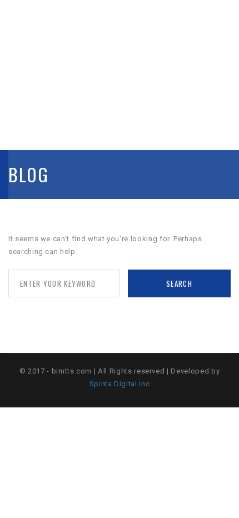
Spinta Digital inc (119, 384)
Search (179, 283)
